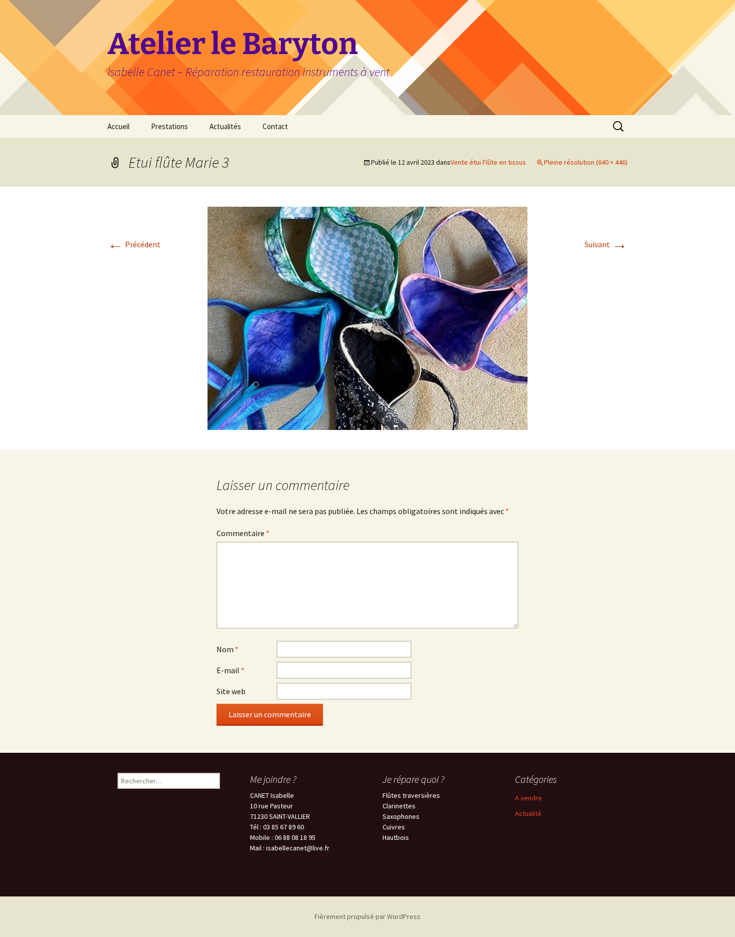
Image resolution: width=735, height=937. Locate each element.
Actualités (225, 126)
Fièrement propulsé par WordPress (367, 916)
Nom (227, 649)
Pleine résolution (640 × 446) (586, 162)
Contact (275, 126)
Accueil (119, 126)
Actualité (528, 813)
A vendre (528, 797)
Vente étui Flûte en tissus (488, 162)
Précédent (134, 244)
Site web (231, 691)
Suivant (606, 244)
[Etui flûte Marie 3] (368, 317)
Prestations (169, 126)
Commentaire (243, 533)
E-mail (230, 670)
